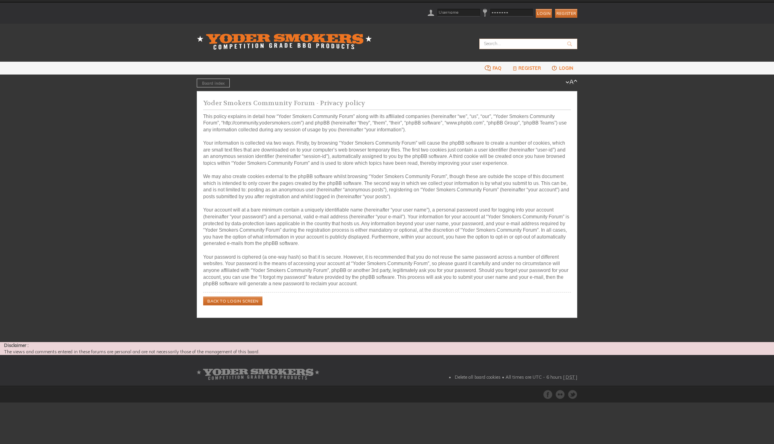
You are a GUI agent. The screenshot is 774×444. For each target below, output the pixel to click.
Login (565, 68)
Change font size (571, 82)
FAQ (496, 68)
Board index (213, 83)
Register (566, 13)
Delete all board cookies (478, 377)
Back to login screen (232, 301)
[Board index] (287, 37)
